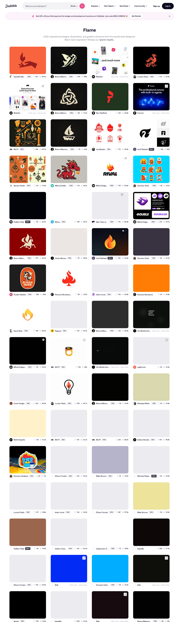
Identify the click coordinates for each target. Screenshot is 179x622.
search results (106, 40)
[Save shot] (36, 70)
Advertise (124, 77)
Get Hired (124, 6)
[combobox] (45, 6)
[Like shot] (41, 70)
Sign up (156, 6)
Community (139, 6)
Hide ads (114, 77)
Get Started (136, 16)
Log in (167, 6)
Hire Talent (108, 6)
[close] (169, 16)
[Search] (82, 6)
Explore (94, 6)
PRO (29, 76)
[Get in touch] (31, 70)
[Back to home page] (11, 6)
